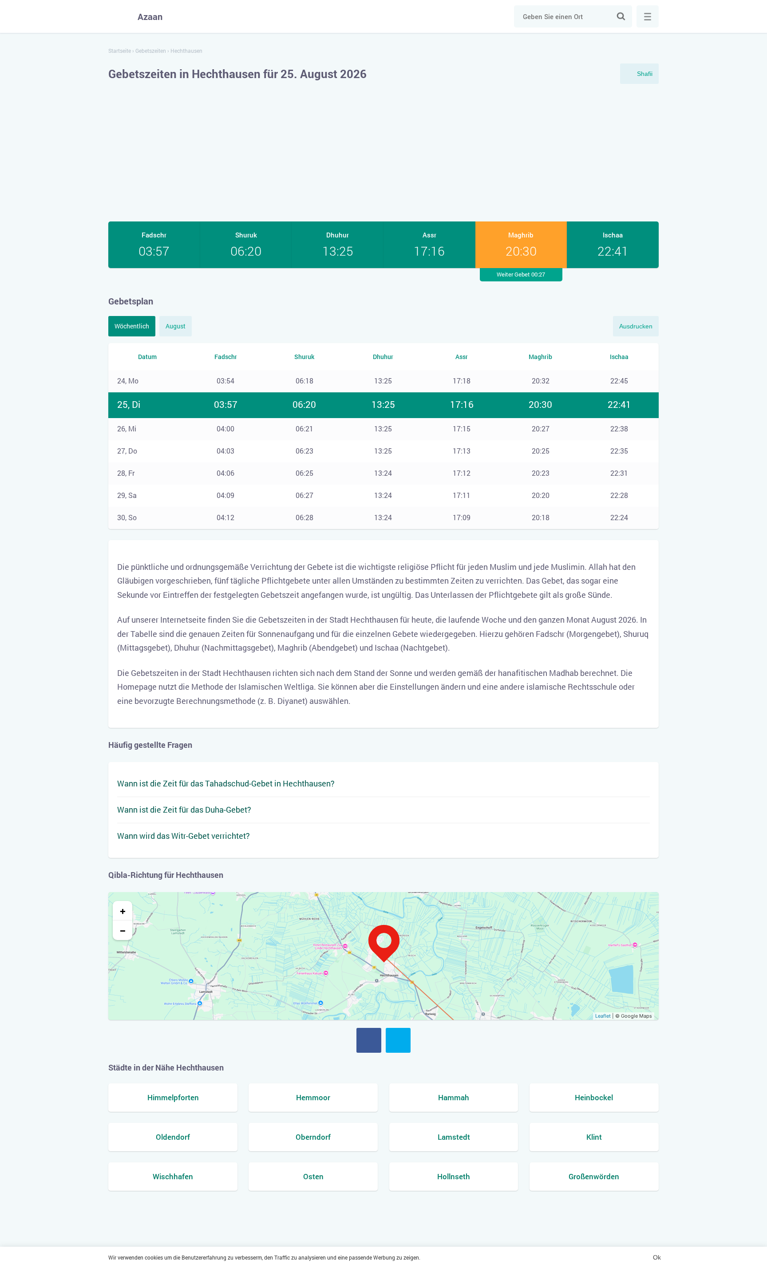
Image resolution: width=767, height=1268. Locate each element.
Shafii (644, 73)
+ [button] (122, 910)
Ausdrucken (635, 326)
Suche (621, 16)
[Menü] (648, 16)
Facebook (368, 1040)
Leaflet (603, 1016)
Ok (657, 1257)
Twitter (398, 1040)
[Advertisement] (383, 153)
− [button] (122, 930)
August (176, 326)
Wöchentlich (132, 326)
